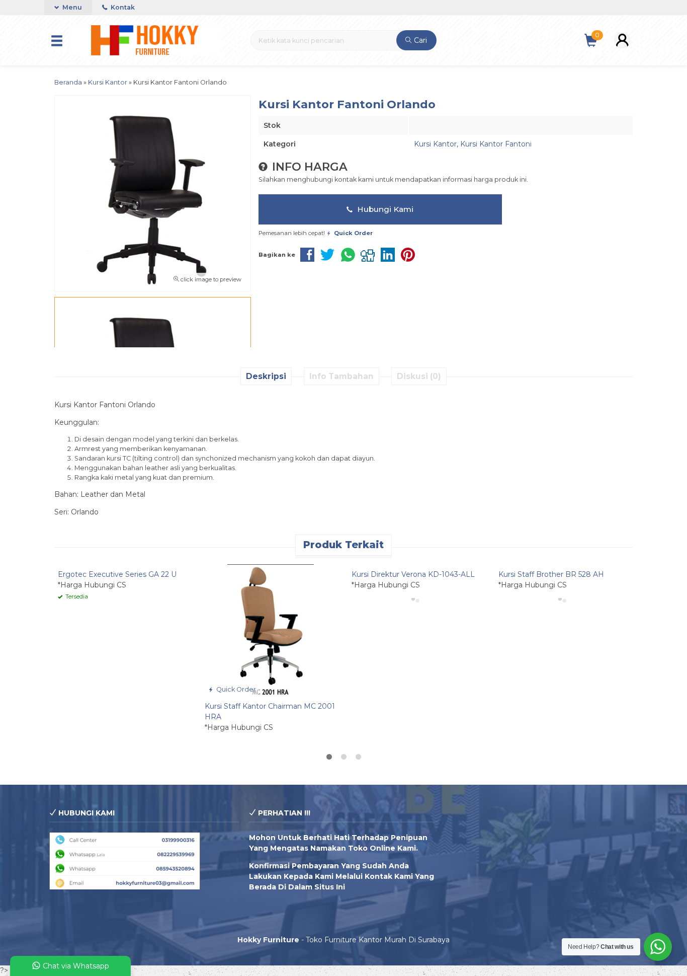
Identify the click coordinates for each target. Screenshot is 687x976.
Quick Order (235, 689)
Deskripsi (266, 376)
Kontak (122, 7)
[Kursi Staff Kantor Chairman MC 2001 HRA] (270, 629)
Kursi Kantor (435, 143)
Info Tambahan (341, 376)
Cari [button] (419, 40)
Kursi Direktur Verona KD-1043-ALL (413, 574)
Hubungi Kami (384, 209)
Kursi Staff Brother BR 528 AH (551, 574)
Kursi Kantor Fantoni (496, 143)
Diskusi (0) (419, 376)
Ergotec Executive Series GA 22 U (117, 574)
